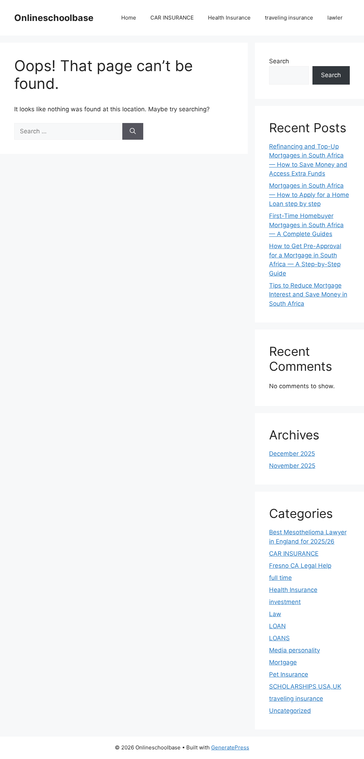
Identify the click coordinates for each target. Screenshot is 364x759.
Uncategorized (290, 710)
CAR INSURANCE (172, 17)
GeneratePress (230, 747)
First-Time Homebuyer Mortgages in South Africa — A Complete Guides (306, 224)
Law (275, 614)
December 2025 (292, 453)
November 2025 (292, 465)
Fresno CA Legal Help (300, 565)
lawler (335, 17)
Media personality (294, 650)
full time (280, 577)
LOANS (279, 638)
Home (128, 17)
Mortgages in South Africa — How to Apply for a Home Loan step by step (309, 194)
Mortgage (283, 662)
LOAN (277, 626)
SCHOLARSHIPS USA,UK (305, 686)
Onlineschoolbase (53, 17)
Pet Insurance (288, 674)
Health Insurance (229, 17)
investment (285, 601)
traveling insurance (289, 17)
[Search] (132, 131)
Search (279, 61)
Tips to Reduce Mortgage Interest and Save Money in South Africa (308, 294)
